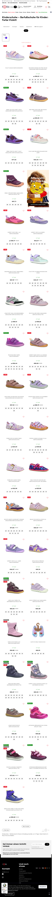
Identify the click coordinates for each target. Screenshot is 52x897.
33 (13, 82)
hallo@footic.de (5, 872)
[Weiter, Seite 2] (46, 830)
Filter (26, 30)
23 (32, 79)
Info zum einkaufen (12, 2)
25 (8, 79)
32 (11, 82)
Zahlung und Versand (23, 880)
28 (16, 79)
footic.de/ (2, 877)
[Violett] (5, 37)
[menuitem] (5, 12)
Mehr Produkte (26, 826)
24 (5, 79)
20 (32, 653)
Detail (13, 64)
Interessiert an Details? (12, 890)
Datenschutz (21, 877)
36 (15, 123)
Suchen (15, 7)
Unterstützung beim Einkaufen (25, 873)
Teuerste (21, 26)
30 (22, 79)
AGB (20, 882)
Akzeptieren (43, 886)
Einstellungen (9, 893)
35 (19, 82)
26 (11, 79)
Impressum (21, 875)
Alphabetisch (29, 26)
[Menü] (7, 883)
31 (8, 82)
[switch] (4, 892)
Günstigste (14, 26)
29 (19, 79)
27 (14, 79)
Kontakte (21, 869)
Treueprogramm (23, 2)
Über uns (4, 2)
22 (29, 79)
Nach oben (6, 830)
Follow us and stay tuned (2, 874)
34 (16, 82)
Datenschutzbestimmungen (37, 848)
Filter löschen (25, 42)
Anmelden (47, 844)
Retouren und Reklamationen (25, 878)
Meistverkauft (6, 26)
